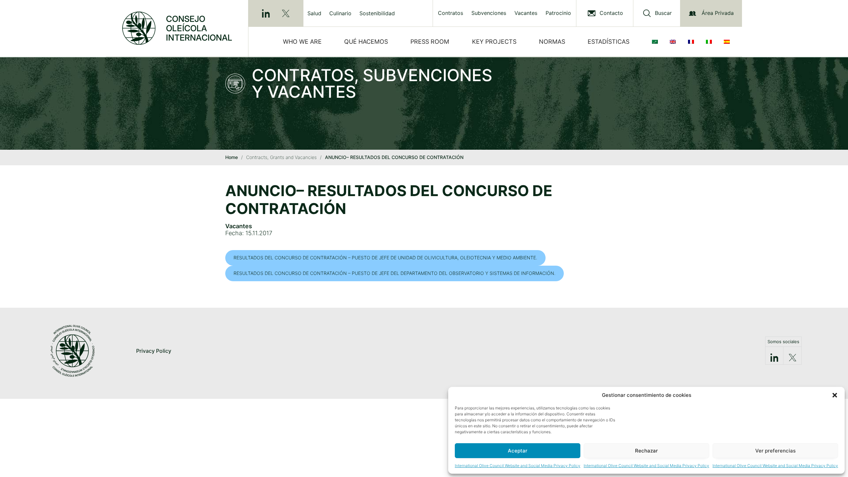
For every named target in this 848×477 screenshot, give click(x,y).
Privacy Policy (153, 350)
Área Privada (718, 13)
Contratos (450, 13)
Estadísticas (608, 41)
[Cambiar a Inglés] (674, 41)
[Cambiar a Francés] (692, 41)
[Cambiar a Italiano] (710, 41)
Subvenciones (488, 13)
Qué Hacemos (366, 41)
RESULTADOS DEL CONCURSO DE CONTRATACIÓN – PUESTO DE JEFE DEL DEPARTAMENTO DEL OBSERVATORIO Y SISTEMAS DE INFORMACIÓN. (395, 273)
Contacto (611, 13)
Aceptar (517, 451)
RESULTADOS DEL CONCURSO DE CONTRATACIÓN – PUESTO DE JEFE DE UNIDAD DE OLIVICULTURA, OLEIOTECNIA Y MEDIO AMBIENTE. (385, 257)
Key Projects (494, 41)
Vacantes (525, 13)
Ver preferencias (775, 451)
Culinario (340, 13)
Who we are (302, 41)
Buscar (663, 13)
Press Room (429, 41)
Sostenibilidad (377, 13)
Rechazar (646, 451)
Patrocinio (558, 13)
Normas (552, 41)
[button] (834, 395)
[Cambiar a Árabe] (656, 41)
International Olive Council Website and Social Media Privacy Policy (517, 465)
